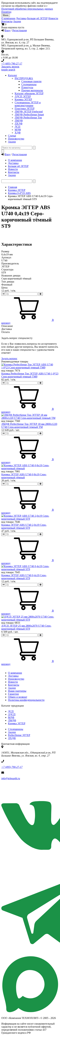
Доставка (21, 18)
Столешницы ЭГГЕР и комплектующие (28, 104)
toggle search (8, 69)
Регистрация (19, 30)
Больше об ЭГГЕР (37, 18)
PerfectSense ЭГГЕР (19, 735)
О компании (8, 18)
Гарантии (13, 694)
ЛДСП (12, 714)
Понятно (6, 11)
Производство (16, 678)
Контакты (6, 21)
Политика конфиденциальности (26, 700)
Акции (17, 21)
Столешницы (15, 729)
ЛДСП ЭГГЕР (23, 96)
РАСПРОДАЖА (24, 78)
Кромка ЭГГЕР (23, 99)
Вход (7, 30)
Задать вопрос (9, 358)
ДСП (11, 711)
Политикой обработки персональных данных (27, 8)
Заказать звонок (10, 66)
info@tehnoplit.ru (10, 778)
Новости (53, 18)
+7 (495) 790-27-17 (11, 63)
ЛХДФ (12, 738)
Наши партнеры (17, 690)
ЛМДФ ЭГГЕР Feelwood (29, 111)
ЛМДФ (19, 120)
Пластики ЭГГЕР (24, 108)
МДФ (18, 129)
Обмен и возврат (17, 697)
